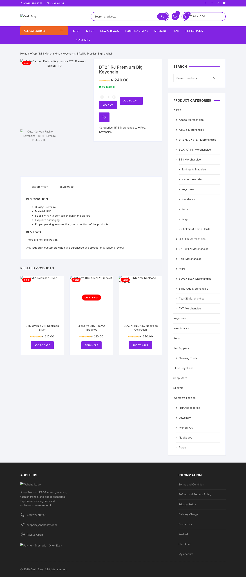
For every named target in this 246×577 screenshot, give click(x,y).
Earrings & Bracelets (194, 169)
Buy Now (108, 104)
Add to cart (131, 100)
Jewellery (185, 417)
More (182, 268)
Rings (185, 219)
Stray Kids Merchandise (193, 288)
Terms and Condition (191, 484)
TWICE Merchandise (192, 298)
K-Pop (90, 30)
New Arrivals (109, 30)
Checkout (184, 544)
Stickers (160, 30)
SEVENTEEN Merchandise (195, 278)
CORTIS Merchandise (192, 239)
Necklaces (188, 199)
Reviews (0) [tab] (67, 186)
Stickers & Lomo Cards (196, 229)
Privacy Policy (187, 504)
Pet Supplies (194, 30)
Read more (91, 345)
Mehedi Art (186, 427)
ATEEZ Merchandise (191, 129)
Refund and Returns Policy (194, 494)
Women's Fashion (184, 398)
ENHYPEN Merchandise (194, 249)
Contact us (185, 524)
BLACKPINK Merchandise (195, 149)
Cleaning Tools (188, 358)
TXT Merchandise (190, 308)
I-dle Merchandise (190, 259)
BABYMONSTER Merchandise (197, 139)
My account (185, 554)
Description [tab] (40, 186)
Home (23, 53)
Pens (176, 30)
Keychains (83, 39)
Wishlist (183, 534)
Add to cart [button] (42, 345)
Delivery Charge (188, 514)
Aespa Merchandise (191, 120)
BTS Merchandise (49, 53)
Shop (76, 30)
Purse (182, 447)
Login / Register (32, 3)
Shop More (180, 378)
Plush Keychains (136, 30)
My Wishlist (56, 3)
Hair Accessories (192, 179)
